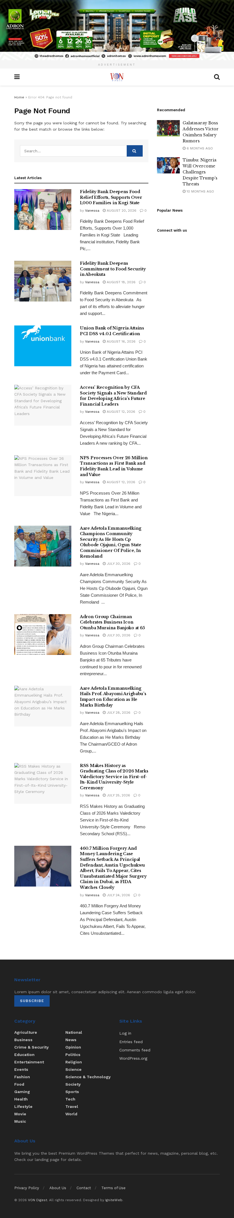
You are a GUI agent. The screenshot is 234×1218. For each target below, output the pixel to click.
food (19, 1084)
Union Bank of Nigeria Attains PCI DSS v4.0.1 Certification (112, 330)
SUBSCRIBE (32, 1001)
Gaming (22, 1091)
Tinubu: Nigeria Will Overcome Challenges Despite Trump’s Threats (200, 172)
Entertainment (29, 1062)
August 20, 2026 (121, 211)
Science (73, 1069)
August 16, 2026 (121, 341)
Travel (71, 1106)
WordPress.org (133, 1058)
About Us (57, 1188)
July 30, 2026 (118, 564)
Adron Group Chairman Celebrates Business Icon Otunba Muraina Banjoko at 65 (112, 622)
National (73, 1032)
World (71, 1114)
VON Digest (37, 1200)
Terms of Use (113, 1188)
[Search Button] (135, 151)
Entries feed (131, 1041)
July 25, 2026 (118, 795)
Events (21, 1069)
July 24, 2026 (118, 895)
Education (24, 1054)
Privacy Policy (26, 1188)
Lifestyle (23, 1106)
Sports (72, 1091)
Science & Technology (88, 1077)
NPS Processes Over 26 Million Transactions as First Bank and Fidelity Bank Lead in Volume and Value (114, 466)
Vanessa (92, 211)
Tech (70, 1099)
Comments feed (134, 1050)
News (70, 1039)
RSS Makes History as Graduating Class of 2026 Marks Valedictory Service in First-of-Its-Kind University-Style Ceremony (114, 776)
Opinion (73, 1047)
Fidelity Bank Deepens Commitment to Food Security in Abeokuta (113, 269)
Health (21, 1099)
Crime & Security (31, 1047)
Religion (73, 1062)
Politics (72, 1054)
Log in (125, 1033)
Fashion (22, 1077)
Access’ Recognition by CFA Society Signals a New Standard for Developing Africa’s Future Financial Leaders (113, 396)
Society (73, 1084)
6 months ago (199, 148)
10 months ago (199, 191)
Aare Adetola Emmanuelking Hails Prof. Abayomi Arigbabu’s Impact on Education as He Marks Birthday (113, 697)
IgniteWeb (113, 1200)
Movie (20, 1114)
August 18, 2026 (121, 282)
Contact (83, 1188)
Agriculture (25, 1032)
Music (20, 1121)
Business (23, 1039)
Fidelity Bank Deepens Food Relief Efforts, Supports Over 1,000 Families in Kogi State (111, 197)
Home (19, 97)
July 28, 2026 (118, 713)
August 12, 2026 (120, 412)
